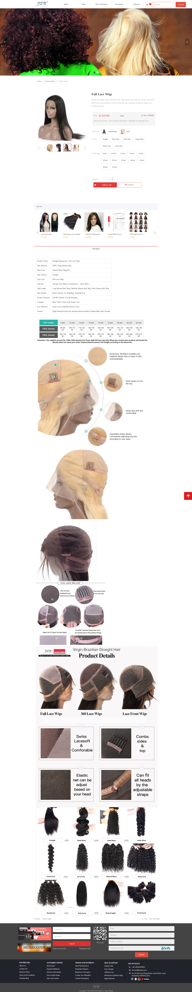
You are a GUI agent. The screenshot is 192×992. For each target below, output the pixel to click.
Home (39, 81)
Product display (50, 81)
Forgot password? (85, 948)
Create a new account (59, 948)
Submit (141, 955)
